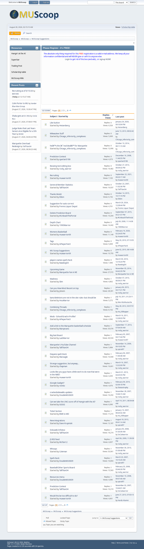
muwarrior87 (123, 340)
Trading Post (16, 66)
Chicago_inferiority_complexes (72, 136)
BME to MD (64, 414)
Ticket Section (56, 411)
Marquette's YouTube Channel (63, 344)
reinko (62, 385)
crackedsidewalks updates (61, 392)
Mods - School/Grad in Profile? (63, 316)
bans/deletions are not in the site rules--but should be (73, 297)
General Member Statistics (61, 185)
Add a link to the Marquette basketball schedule (70, 326)
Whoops (53, 448)
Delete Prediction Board (60, 213)
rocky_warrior (65, 169)
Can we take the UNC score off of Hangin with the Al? (72, 401)
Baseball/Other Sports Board (62, 467)
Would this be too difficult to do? (64, 496)
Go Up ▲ (133, 543)
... (66, 110)
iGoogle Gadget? (57, 383)
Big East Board (56, 335)
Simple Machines (26, 544)
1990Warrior (65, 225)
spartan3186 (64, 159)
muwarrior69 (65, 178)
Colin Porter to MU (20, 103)
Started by (63, 116)
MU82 (21, 134)
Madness (54, 279)
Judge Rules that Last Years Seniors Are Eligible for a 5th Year (24, 131)
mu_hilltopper (123, 311)
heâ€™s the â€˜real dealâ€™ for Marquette (68, 145)
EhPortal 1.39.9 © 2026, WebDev (18, 542)
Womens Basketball (58, 232)
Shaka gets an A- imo (21, 116)
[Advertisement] (88, 83)
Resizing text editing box (60, 166)
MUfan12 (63, 442)
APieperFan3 (65, 244)
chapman (63, 366)
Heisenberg (64, 125)
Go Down (46, 111)
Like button (55, 122)
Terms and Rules (122, 543)
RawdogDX (64, 263)
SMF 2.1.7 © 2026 (13, 544)
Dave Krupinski (65, 423)
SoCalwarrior (123, 434)
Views (108, 118)
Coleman (63, 451)
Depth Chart (55, 222)
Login (67, 59)
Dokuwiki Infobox (57, 430)
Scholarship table (128, 27)
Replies (106, 115)
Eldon (61, 197)
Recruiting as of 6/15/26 (22, 91)
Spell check (54, 458)
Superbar (15, 59)
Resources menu (57, 477)
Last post (120, 116)
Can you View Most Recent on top (64, 288)
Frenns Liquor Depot (68, 206)
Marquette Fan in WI (68, 272)
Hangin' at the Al (18, 53)
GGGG (62, 404)
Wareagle (63, 357)
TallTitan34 (27, 146)
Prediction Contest (58, 156)
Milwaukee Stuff (57, 133)
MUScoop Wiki (17, 78)
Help (113, 543)
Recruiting (54, 175)
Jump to (95, 518)
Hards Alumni (123, 500)
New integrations (57, 420)
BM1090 (15, 94)
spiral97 (121, 349)
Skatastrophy (123, 387)
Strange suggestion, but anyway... (64, 363)
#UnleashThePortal (67, 216)
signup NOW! (105, 59)
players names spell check (61, 260)
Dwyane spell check (58, 354)
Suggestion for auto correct (62, 203)
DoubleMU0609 (66, 395)
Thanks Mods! (56, 194)
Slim (61, 281)
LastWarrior (64, 338)
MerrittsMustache (125, 302)
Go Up (44, 505)
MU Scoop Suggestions (60, 250)
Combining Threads (58, 307)
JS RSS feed (54, 439)
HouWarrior (64, 300)
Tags (52, 241)
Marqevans (64, 328)
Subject (53, 116)
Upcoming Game (57, 269)
